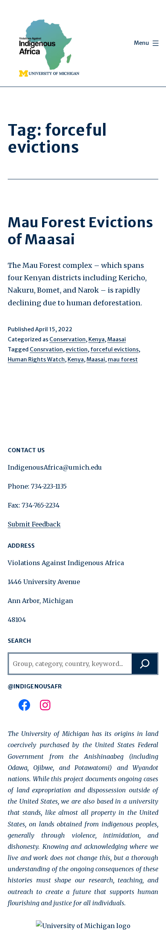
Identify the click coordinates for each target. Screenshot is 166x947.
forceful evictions (114, 349)
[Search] (145, 663)
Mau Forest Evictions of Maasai (80, 231)
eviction (77, 349)
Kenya (96, 339)
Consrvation (46, 349)
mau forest (123, 359)
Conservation (67, 339)
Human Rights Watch (36, 359)
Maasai (116, 339)
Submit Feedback (34, 524)
